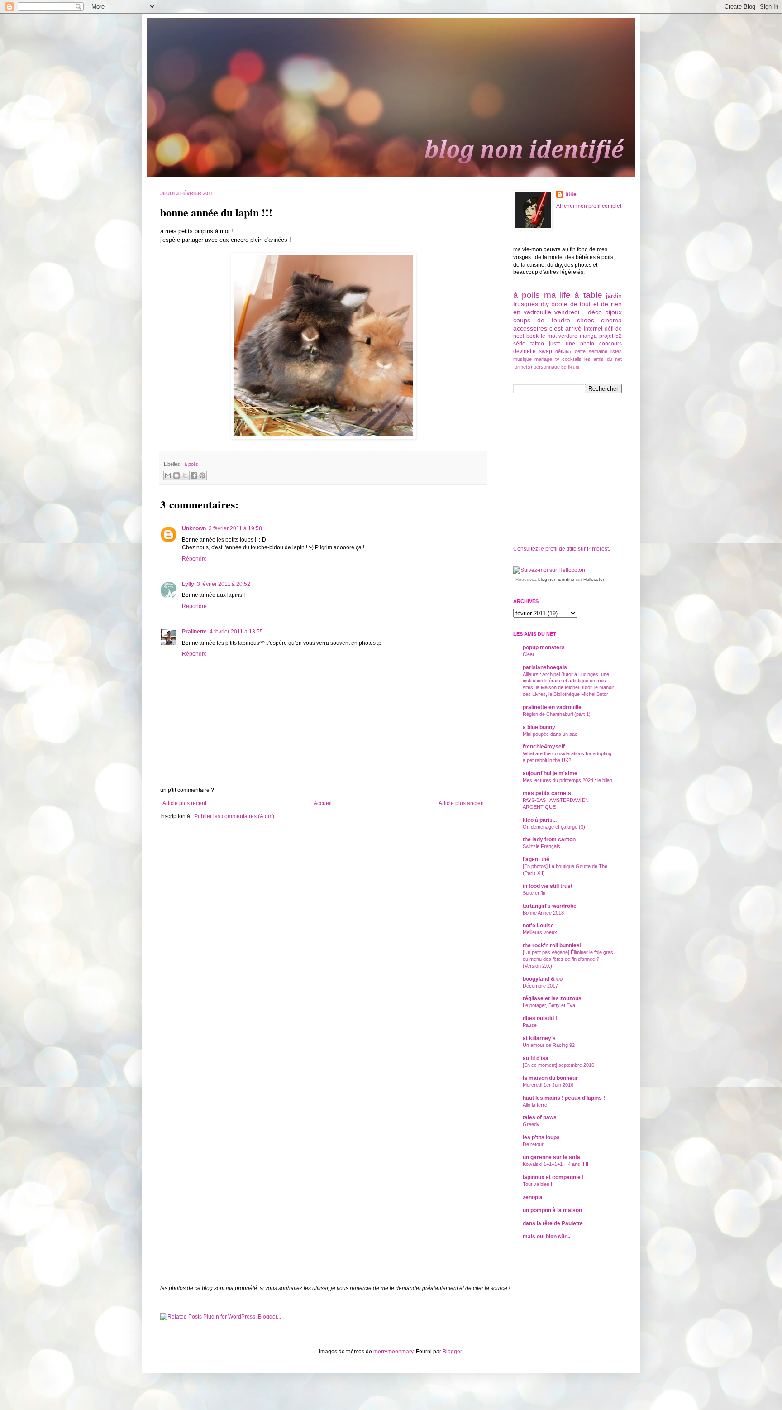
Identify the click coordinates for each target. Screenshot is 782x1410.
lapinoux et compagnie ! (553, 1177)
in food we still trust (547, 886)
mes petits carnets (547, 793)
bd (564, 366)
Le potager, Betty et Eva (549, 1005)
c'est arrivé (565, 328)
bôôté (559, 303)
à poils (191, 464)
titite (571, 194)
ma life (557, 295)
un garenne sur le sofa (551, 1157)
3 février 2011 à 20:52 (223, 584)
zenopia (533, 1197)
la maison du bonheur (550, 1078)
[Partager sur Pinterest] (202, 475)
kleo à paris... (540, 820)
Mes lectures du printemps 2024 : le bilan (567, 780)
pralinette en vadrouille (552, 707)
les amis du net (603, 359)
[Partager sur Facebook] (193, 475)
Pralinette (194, 631)
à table (588, 295)
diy (545, 303)
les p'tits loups (541, 1137)
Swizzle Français (541, 846)
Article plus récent (184, 803)
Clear (528, 654)
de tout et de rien (596, 303)
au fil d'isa (535, 1058)
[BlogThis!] (176, 475)
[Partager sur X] (185, 475)
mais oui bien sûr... (546, 1236)
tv (557, 359)
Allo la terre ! (536, 1105)
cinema (611, 320)
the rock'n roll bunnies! (552, 945)
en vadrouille (532, 312)
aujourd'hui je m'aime (550, 773)
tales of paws (540, 1117)
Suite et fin (534, 893)
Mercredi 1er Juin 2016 (548, 1085)
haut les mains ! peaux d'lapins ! (564, 1098)
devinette (524, 351)
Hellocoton (594, 579)
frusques (525, 303)
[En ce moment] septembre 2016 (558, 1065)
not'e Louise (538, 925)
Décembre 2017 (540, 985)
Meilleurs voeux (540, 932)
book (532, 336)
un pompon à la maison (552, 1210)
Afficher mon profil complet (588, 206)
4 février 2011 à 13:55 (236, 631)
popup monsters (544, 647)
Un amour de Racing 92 (549, 1045)
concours (610, 344)
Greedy (531, 1124)
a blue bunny (539, 727)
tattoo (537, 344)
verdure (567, 336)
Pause (530, 1025)
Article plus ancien (461, 803)
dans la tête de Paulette (553, 1223)
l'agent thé (536, 859)
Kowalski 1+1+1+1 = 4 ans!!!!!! (555, 1164)
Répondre (194, 559)
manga (588, 336)
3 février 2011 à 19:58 (235, 528)
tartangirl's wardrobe (550, 906)
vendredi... (569, 312)
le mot (549, 336)
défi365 (563, 351)
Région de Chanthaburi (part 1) (557, 714)
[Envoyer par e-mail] (167, 475)
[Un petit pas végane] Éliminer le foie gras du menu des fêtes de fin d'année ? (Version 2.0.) (568, 959)
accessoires (530, 328)
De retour (533, 1144)
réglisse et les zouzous (552, 998)
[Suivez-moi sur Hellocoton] (549, 570)
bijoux (613, 312)
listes (616, 351)
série (519, 344)
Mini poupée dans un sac (550, 734)
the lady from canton (549, 839)
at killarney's (539, 1038)
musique (522, 359)
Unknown (194, 528)
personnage (547, 366)
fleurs (573, 366)
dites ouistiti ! (540, 1018)
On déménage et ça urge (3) (554, 827)
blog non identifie (556, 579)
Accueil (323, 803)
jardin (614, 295)
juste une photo (571, 344)
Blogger (452, 1351)
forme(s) (522, 366)
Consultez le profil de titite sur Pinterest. (561, 549)
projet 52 (610, 336)
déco (595, 312)
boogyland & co (543, 979)
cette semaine (591, 351)
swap (545, 351)
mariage (543, 359)
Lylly (188, 584)
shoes (585, 320)
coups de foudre (541, 320)
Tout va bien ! (537, 1184)
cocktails (572, 359)
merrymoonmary (393, 1351)
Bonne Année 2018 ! (545, 913)
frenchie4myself (544, 746)
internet (593, 329)
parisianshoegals (545, 667)
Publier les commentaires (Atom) (234, 816)
